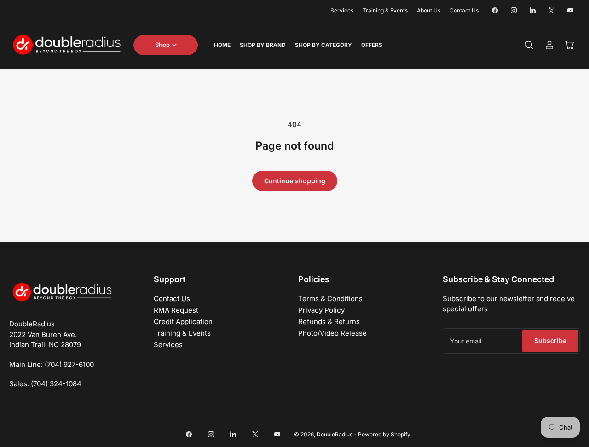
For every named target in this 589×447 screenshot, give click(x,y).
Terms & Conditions (330, 298)
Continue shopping (294, 181)
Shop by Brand (263, 44)
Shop (162, 44)
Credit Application (183, 321)
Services (341, 10)
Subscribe (550, 340)
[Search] (529, 45)
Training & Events (385, 10)
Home (222, 44)
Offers (371, 44)
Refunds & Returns (329, 321)
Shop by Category (323, 44)
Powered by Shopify (384, 434)
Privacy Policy (321, 310)
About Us (428, 10)
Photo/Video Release (332, 333)
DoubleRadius (334, 434)
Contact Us (464, 10)
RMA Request (176, 310)
